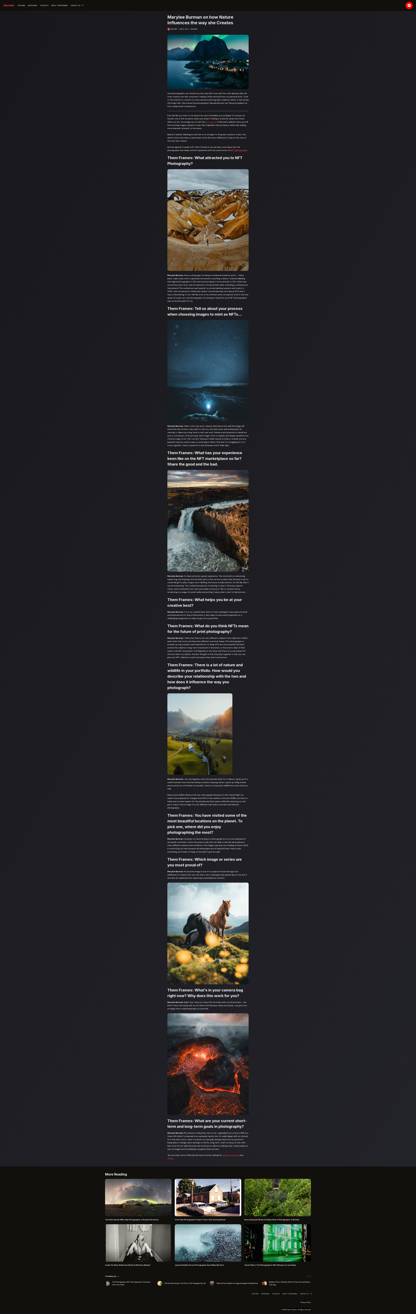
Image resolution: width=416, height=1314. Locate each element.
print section (211, 122)
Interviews (32, 5)
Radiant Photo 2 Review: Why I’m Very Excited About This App (289, 1283)
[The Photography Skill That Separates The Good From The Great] (107, 1283)
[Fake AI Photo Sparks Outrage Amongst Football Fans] (212, 1283)
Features (21, 5)
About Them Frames (59, 5)
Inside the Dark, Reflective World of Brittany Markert (127, 1265)
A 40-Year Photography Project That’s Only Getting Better (200, 1220)
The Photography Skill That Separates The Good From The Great (131, 1283)
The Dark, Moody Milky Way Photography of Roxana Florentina (131, 1220)
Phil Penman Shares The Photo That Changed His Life (185, 1283)
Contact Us (75, 5)
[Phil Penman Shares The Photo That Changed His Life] (159, 1283)
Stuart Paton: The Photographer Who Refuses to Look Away (270, 1265)
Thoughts (44, 5)
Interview (194, 29)
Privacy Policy (306, 1302)
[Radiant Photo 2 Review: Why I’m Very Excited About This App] (264, 1283)
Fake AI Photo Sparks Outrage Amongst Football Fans (237, 1283)
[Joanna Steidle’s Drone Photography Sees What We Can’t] (208, 1243)
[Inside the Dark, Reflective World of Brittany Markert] (138, 1243)
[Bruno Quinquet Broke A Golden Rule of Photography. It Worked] (278, 1197)
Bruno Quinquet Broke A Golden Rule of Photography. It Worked (272, 1220)
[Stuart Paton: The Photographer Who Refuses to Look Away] (278, 1243)
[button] (83, 5)
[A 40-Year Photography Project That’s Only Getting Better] (208, 1197)
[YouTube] (409, 5)
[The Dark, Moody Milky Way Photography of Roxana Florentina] (138, 1197)
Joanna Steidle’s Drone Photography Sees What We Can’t (199, 1265)
